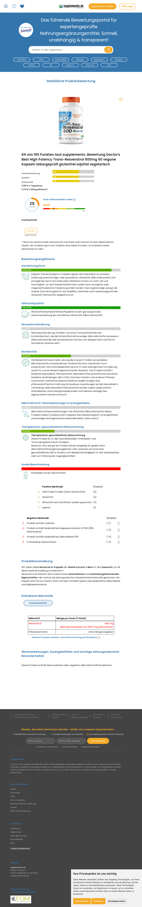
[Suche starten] (108, 50)
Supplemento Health (102, 6)
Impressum (15, 828)
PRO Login (127, 6)
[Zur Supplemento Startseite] (72, 6)
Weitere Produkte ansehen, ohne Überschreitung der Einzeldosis (64, 637)
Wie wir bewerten (17, 800)
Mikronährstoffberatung (20, 811)
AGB (12, 843)
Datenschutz (15, 832)
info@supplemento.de (19, 875)
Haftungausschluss (18, 835)
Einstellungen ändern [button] (116, 901)
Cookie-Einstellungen (20, 848)
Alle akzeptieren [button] (82, 901)
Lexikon (13, 789)
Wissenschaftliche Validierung (23, 803)
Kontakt (13, 807)
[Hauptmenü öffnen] (5, 6)
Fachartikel (15, 792)
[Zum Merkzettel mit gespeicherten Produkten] (22, 6)
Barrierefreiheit (16, 839)
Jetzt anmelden (98, 741)
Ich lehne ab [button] (98, 901)
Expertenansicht (38, 603)
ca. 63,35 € (31, 231)
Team (12, 796)
